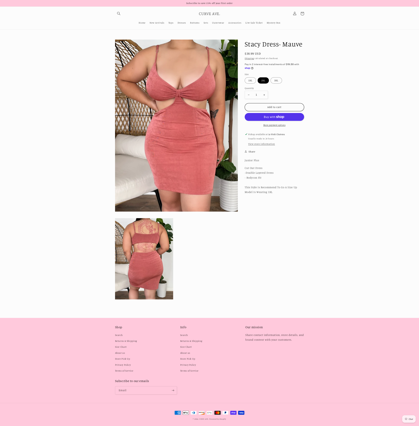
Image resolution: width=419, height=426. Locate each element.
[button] (119, 13)
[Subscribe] (173, 390)
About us (120, 352)
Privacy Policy (123, 364)
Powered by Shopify (217, 419)
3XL (276, 80)
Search (119, 335)
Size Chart (121, 346)
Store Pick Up (122, 358)
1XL (250, 80)
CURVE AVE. (204, 419)
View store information (261, 143)
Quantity (249, 88)
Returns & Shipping (126, 340)
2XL (263, 80)
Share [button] (252, 151)
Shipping (249, 58)
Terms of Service (124, 370)
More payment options (274, 125)
